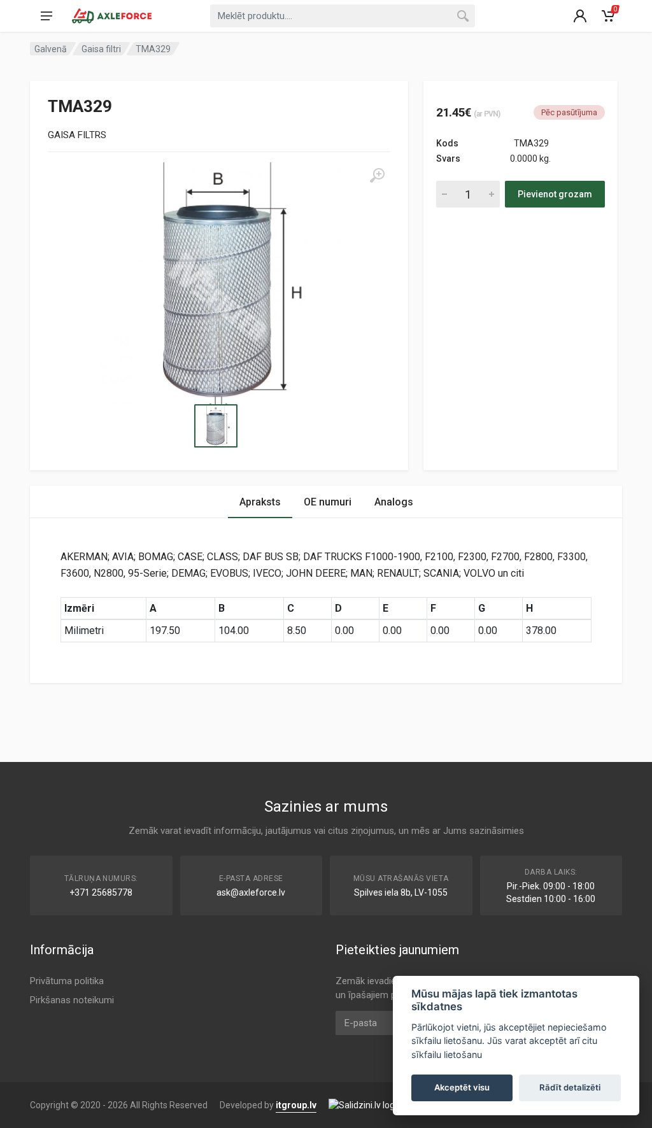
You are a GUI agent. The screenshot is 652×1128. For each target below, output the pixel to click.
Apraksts (260, 502)
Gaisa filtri (101, 49)
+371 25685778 (100, 892)
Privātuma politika (67, 981)
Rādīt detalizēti (569, 1087)
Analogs (393, 502)
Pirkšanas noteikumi (72, 1000)
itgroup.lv (296, 1105)
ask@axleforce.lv (250, 892)
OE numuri (327, 502)
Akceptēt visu (462, 1087)
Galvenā (50, 49)
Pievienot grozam (555, 194)
